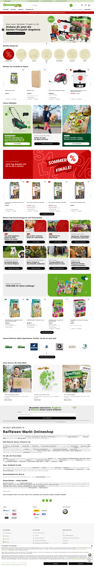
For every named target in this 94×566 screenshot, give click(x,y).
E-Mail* (19, 412)
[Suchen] (71, 5)
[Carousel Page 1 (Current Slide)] (46, 43)
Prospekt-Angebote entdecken (15, 33)
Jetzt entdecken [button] (76, 143)
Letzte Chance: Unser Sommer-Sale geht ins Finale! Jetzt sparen (48, 12)
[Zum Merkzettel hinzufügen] (23, 70)
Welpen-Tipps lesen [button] (13, 268)
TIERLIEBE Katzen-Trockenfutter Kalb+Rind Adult (56, 321)
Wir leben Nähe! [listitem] (6, 530)
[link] (8, 55)
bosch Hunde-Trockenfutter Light (77, 202)
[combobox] (52, 5)
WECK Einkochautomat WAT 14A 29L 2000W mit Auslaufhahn (78, 91)
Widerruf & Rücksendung (40, 540)
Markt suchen (8, 533)
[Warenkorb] (89, 5)
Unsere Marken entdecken (47, 357)
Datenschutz (66, 540)
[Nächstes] (91, 29)
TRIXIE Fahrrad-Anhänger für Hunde (57, 90)
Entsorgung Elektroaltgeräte (42, 543)
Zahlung (37, 535)
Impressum (65, 543)
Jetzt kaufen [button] (17, 143)
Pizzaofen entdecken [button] (80, 268)
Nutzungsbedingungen (68, 535)
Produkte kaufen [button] (35, 268)
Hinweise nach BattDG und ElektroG (71, 538)
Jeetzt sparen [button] (58, 242)
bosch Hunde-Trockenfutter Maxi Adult (35, 202)
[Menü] (92, 553)
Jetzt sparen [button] (13, 242)
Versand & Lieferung (39, 538)
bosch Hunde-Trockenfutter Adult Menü (57, 202)
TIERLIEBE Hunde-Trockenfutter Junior (35, 320)
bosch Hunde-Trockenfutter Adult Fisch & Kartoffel (14, 203)
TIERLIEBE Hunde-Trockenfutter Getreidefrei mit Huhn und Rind (14, 321)
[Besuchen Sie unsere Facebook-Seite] (47, 500)
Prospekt (7, 536)
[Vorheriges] (3, 29)
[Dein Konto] (85, 5)
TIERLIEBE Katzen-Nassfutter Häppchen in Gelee (79, 321)
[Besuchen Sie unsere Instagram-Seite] (43, 500)
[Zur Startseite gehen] (13, 5)
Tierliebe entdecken (47, 332)
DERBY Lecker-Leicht (10, 90)
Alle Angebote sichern (47, 214)
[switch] (90, 561)
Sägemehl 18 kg (30, 90)
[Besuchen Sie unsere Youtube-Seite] (50, 500)
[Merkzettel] (82, 5)
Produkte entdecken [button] (47, 143)
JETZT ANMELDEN (47, 418)
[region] (47, 84)
